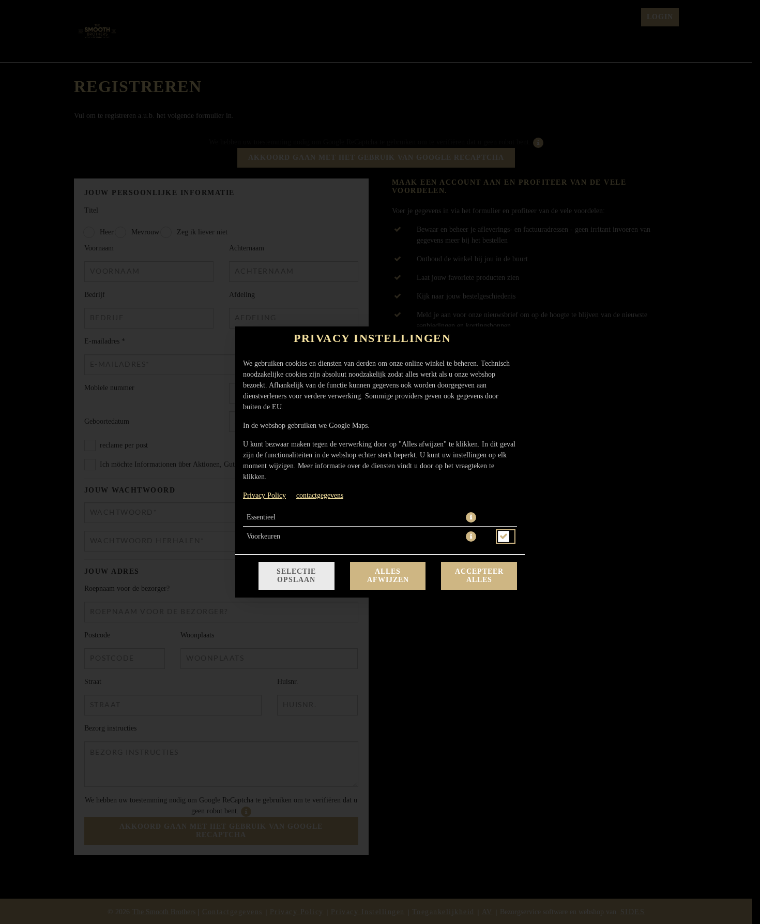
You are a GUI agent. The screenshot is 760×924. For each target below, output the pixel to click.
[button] (471, 517)
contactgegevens (319, 495)
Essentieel (261, 517)
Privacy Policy (264, 495)
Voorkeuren (263, 536)
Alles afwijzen (388, 576)
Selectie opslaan (296, 576)
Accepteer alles (479, 576)
